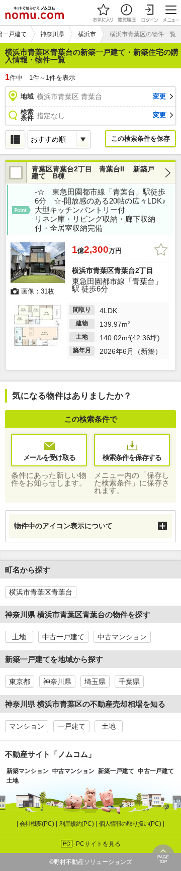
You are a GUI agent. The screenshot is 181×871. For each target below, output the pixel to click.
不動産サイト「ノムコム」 (50, 754)
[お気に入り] (103, 12)
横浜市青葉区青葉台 (40, 592)
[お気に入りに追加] (160, 249)
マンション (26, 726)
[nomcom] (34, 12)
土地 (19, 637)
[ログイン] (149, 12)
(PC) (38, 824)
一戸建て (71, 726)
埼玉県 (95, 682)
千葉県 (129, 682)
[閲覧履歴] (126, 12)
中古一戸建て (63, 637)
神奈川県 (57, 682)
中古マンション (122, 637)
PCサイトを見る (98, 844)
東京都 (19, 682)
